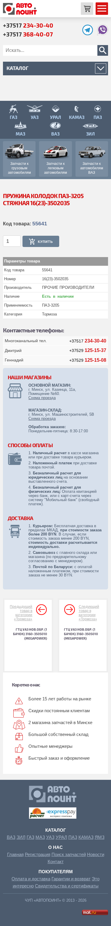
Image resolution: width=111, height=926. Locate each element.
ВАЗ (11, 837)
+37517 (28, 25)
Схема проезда (42, 398)
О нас (55, 847)
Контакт (56, 861)
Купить (45, 241)
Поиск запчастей (69, 854)
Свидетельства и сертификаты (67, 885)
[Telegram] (89, 33)
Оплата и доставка (31, 878)
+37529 (87, 350)
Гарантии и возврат (71, 878)
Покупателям (55, 871)
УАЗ (50, 837)
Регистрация (37, 854)
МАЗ (40, 837)
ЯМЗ (99, 837)
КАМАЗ (86, 837)
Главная (15, 854)
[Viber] (102, 33)
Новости (95, 854)
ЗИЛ (21, 837)
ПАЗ (72, 837)
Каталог (55, 830)
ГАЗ (30, 837)
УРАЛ (61, 837)
